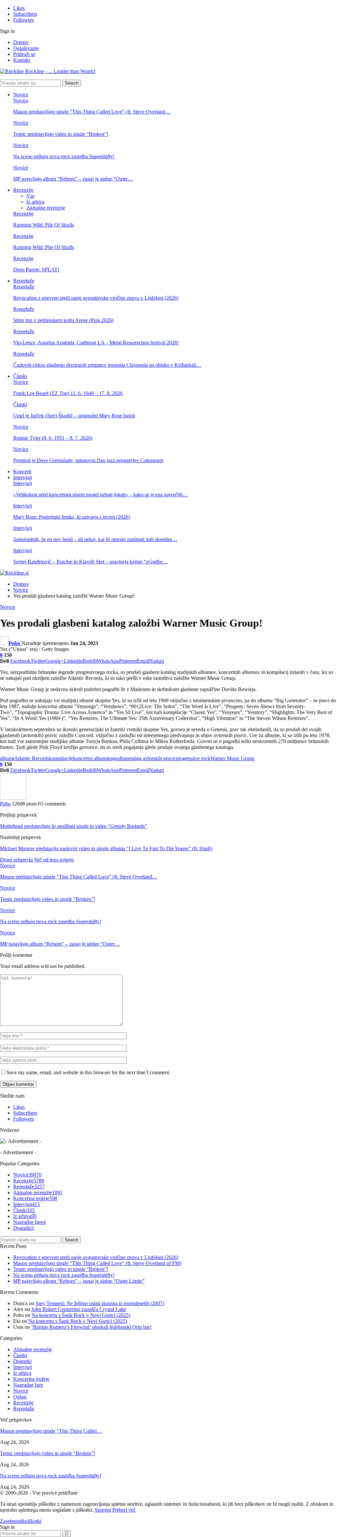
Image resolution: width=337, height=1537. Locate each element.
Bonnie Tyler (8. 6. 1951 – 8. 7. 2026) (52, 438)
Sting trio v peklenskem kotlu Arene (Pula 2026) (63, 320)
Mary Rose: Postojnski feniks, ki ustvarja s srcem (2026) (71, 517)
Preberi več (124, 1510)
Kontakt (21, 60)
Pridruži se (24, 54)
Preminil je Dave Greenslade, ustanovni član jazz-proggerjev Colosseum (88, 460)
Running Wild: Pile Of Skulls (43, 225)
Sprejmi (103, 1510)
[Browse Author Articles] (13, 798)
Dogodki (23, 1228)
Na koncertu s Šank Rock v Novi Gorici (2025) (81, 1315)
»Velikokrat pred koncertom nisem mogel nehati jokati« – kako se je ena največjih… (100, 494)
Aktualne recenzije (45, 208)
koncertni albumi (90, 758)
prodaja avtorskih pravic (151, 758)
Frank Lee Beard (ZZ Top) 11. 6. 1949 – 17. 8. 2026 (68, 393)
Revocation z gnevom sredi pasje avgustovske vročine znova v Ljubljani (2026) (95, 298)
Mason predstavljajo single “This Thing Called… (51, 1431)
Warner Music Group (232, 758)
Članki (20, 376)
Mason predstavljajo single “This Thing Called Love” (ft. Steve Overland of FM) (97, 1263)
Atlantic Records (31, 758)
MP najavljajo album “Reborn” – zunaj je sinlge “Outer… (73, 179)
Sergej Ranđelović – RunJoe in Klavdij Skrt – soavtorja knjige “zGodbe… (90, 561)
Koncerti (22, 471)
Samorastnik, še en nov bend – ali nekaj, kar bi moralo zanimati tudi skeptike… (95, 539)
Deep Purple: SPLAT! (36, 269)
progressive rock (193, 758)
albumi (7, 758)
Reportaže (23, 281)
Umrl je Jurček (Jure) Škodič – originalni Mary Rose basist (74, 415)
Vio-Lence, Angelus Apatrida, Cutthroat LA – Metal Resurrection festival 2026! (96, 342)
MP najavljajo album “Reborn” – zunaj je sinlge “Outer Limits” (78, 1281)
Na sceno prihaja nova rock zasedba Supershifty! (64, 156)
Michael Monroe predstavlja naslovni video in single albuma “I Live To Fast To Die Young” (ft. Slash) (106, 848)
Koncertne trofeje (35, 1198)
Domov (21, 42)
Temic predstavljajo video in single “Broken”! (60, 134)
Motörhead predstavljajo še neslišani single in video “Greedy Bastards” (73, 826)
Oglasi (20, 1397)
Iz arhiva (35, 202)
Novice (20, 94)
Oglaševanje (26, 48)
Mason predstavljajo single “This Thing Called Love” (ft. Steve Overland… (91, 111)
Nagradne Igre (29, 1222)
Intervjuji (22, 477)
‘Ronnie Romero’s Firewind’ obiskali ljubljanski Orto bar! (91, 1327)
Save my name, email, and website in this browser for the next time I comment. (88, 1072)
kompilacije (61, 758)
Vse (30, 196)
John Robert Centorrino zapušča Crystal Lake (78, 1309)
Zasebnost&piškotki (20, 1521)
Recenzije (23, 190)
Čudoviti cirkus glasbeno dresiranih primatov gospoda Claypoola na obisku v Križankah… (107, 365)
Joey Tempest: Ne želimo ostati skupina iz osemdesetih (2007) (100, 1303)
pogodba (117, 758)
